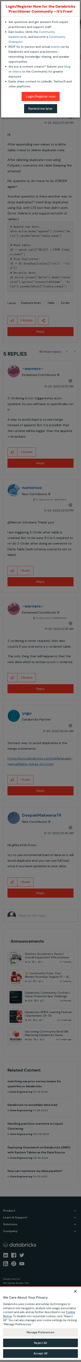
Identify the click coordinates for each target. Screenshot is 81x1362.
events (55, 47)
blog (67, 66)
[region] (40, 1323)
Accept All (40, 1353)
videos (16, 71)
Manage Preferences (40, 1332)
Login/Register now (40, 96)
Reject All (40, 1343)
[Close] (75, 1291)
